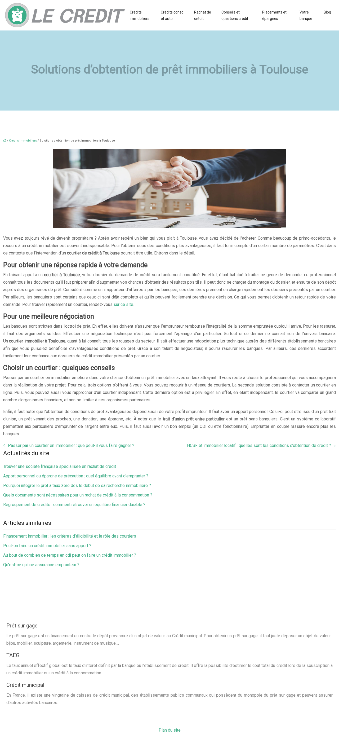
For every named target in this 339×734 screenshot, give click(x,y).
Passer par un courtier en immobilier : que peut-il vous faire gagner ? (71, 445)
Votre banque (306, 15)
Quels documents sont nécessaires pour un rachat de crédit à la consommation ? (77, 495)
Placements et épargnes (274, 15)
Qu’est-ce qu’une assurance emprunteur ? (41, 564)
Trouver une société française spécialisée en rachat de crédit (59, 466)
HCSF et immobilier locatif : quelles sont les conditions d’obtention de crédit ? (259, 445)
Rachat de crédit (202, 15)
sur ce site (123, 304)
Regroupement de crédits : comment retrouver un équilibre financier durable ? (74, 504)
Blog (327, 12)
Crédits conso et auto (172, 15)
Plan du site (170, 730)
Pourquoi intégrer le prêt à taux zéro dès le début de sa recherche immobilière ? (77, 485)
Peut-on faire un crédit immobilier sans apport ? (47, 545)
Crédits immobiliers (139, 15)
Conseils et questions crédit (234, 15)
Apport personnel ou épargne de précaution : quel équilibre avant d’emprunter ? (75, 475)
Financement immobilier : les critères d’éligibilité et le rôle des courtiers (69, 536)
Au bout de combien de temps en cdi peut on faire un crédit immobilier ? (69, 555)
